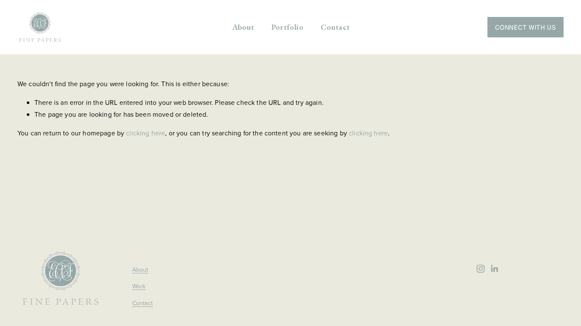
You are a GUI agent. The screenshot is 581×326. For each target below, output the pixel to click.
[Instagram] (480, 268)
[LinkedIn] (494, 268)
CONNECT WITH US (525, 27)
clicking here (145, 133)
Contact (335, 27)
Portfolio (287, 27)
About (243, 27)
